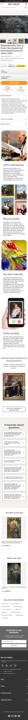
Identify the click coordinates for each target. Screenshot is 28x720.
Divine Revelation (6, 606)
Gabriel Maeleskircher (6, 56)
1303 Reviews (10, 60)
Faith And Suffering (17, 606)
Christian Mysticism (15, 603)
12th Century (4, 603)
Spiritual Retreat (19, 615)
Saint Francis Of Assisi (7, 615)
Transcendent (5, 618)
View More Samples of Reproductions (14, 409)
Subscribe (14, 645)
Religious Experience (16, 612)
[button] (4, 388)
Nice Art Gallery (14, 4)
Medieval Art (4, 612)
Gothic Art (17, 609)
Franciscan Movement (7, 609)
